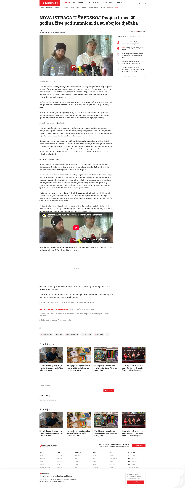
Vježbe (94, 464)
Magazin (78, 452)
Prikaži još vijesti (131, 77)
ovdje (85, 314)
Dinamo (59, 458)
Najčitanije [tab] (132, 36)
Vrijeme (112, 464)
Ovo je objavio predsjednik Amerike (132, 49)
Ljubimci (77, 461)
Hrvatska (65, 8)
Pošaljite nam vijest (133, 467)
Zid (74, 3)
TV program (113, 458)
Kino (111, 461)
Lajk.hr (95, 461)
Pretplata (67, 3)
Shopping (77, 455)
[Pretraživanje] (144, 3)
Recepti (95, 458)
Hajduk (59, 461)
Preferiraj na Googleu (138, 31)
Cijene (111, 3)
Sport (88, 3)
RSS (111, 467)
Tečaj (111, 455)
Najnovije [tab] (122, 36)
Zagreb (83, 8)
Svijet (72, 8)
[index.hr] (50, 3)
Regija (77, 8)
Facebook (134, 455)
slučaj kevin (99, 334)
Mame (77, 467)
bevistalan (59, 334)
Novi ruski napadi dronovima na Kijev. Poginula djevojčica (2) (132, 62)
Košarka (59, 467)
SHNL (59, 464)
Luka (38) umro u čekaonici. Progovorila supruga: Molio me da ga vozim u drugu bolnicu (133, 69)
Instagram (134, 461)
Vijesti (80, 3)
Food (76, 464)
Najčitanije (57, 8)
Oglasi (104, 3)
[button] (42, 354)
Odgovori (95, 467)
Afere (116, 8)
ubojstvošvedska (46, 334)
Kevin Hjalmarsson (72, 334)
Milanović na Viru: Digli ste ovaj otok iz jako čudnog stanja (132, 43)
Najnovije (49, 8)
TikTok (133, 464)
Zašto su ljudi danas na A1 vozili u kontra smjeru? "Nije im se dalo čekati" (133, 55)
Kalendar (110, 8)
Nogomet (60, 455)
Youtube (133, 458)
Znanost (102, 8)
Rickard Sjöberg (86, 334)
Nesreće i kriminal (93, 8)
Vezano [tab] (141, 36)
